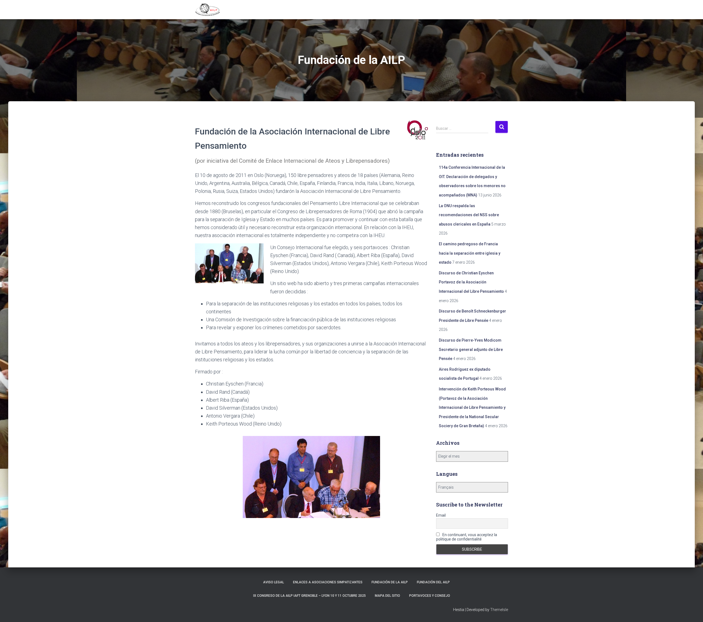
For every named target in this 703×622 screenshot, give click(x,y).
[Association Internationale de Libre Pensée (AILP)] (207, 9)
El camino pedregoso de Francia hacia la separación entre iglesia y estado (469, 253)
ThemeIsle (499, 609)
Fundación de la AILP (390, 582)
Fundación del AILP (433, 582)
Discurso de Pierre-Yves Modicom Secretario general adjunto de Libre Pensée (471, 349)
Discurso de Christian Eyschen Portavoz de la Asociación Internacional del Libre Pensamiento (471, 282)
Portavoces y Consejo (429, 596)
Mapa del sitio (387, 596)
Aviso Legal (273, 582)
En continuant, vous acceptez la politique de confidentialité (466, 537)
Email (441, 515)
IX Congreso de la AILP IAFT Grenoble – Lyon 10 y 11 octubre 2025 (309, 596)
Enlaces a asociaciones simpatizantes (327, 582)
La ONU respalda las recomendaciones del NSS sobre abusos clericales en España (469, 215)
